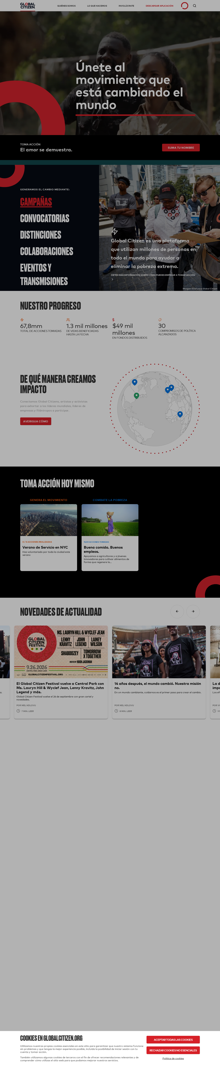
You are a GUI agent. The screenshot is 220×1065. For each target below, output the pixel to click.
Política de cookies (173, 1058)
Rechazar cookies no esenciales (173, 1050)
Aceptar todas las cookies (173, 1039)
